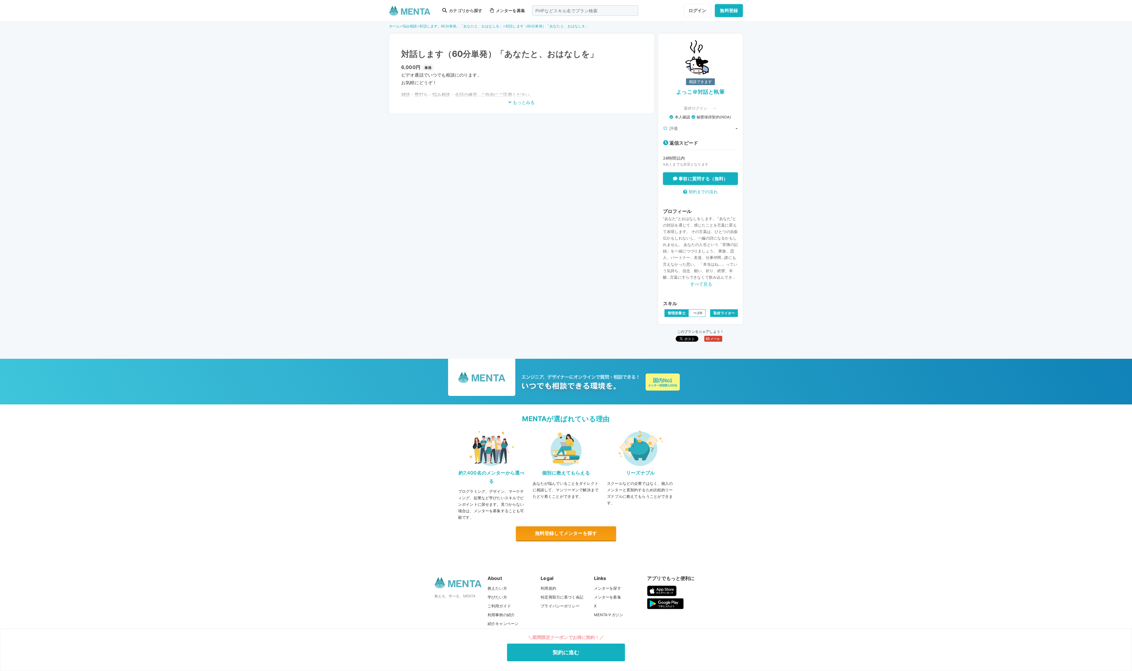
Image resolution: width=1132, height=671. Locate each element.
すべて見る (701, 284)
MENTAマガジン (608, 614)
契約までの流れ (702, 191)
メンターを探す (607, 588)
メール (714, 339)
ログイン (698, 10)
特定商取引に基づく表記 (562, 597)
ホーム (394, 26)
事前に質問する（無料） (702, 178)
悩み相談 (410, 26)
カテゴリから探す (465, 10)
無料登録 (729, 10)
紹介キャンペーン (503, 623)
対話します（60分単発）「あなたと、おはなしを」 (547, 26)
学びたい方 (497, 597)
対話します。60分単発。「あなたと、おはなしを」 (461, 26)
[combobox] (585, 10)
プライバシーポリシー (560, 606)
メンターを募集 (510, 10)
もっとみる (523, 102)
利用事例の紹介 (501, 614)
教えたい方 (497, 588)
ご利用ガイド (499, 606)
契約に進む (566, 652)
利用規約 (548, 588)
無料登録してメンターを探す (566, 533)
